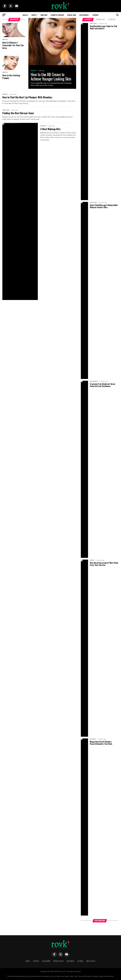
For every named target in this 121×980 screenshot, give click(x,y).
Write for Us (90, 961)
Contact (36, 961)
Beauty (34, 15)
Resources (70, 961)
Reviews (95, 15)
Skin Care (44, 15)
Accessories (83, 15)
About (28, 961)
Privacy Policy (58, 961)
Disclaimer (46, 961)
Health (25, 15)
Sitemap (80, 961)
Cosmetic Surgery (57, 15)
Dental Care (71, 15)
